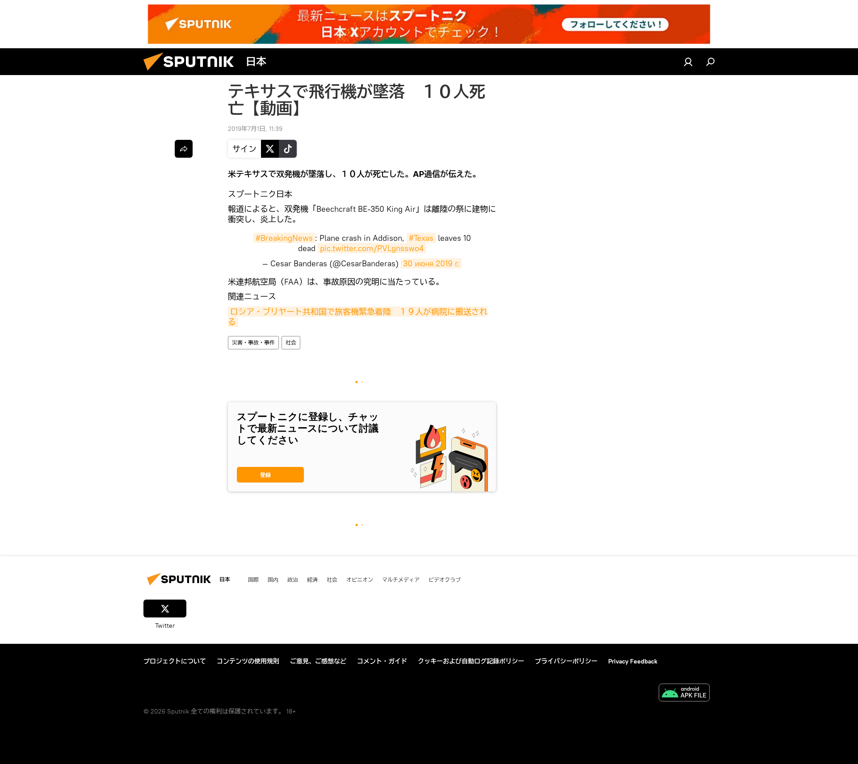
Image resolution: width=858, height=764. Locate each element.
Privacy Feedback (632, 661)
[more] (184, 149)
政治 (292, 579)
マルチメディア (401, 579)
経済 (312, 579)
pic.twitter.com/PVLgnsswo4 (372, 248)
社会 (291, 342)
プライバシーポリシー (566, 661)
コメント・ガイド (382, 661)
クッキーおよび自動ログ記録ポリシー (471, 661)
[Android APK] (684, 694)
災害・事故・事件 (253, 342)
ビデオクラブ (445, 579)
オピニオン (359, 579)
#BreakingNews (284, 238)
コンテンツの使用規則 (248, 661)
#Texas (421, 238)
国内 (273, 579)
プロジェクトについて (174, 661)
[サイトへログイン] (688, 62)
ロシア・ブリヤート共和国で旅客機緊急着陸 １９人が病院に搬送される (358, 316)
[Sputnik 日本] (192, 73)
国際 (253, 579)
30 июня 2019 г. (431, 263)
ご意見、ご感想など (318, 661)
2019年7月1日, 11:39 (255, 129)
